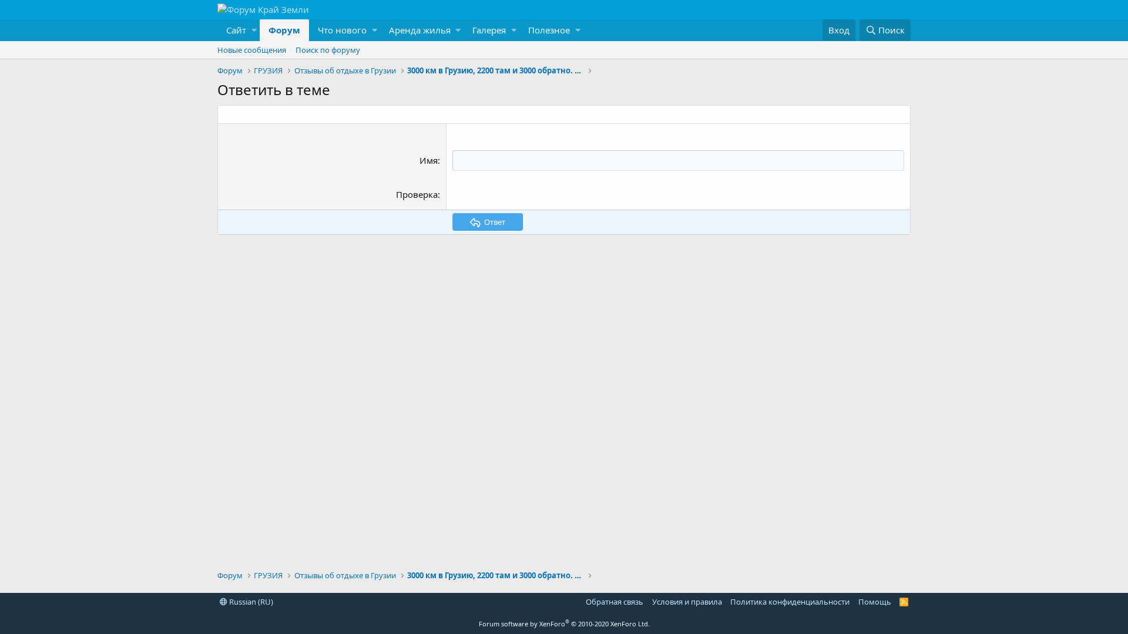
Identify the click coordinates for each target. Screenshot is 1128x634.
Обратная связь (614, 601)
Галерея (489, 30)
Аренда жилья (420, 30)
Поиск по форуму (328, 50)
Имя (428, 160)
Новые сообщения (251, 50)
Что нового (342, 30)
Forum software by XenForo (564, 623)
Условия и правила (687, 601)
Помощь (874, 601)
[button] (238, 30)
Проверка (417, 194)
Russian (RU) (250, 601)
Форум (284, 30)
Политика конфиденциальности (790, 601)
